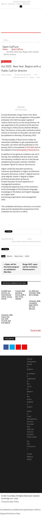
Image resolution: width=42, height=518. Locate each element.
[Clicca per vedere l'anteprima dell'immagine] (21, 91)
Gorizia (10, 256)
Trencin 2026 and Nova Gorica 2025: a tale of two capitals (20, 295)
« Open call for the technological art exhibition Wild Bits (11, 268)
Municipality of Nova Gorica (27, 150)
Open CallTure (17, 49)
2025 (27, 256)
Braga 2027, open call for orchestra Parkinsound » (30, 267)
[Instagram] (24, 347)
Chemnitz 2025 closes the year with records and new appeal (6, 319)
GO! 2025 (30, 147)
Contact (19, 4)
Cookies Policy (13, 501)
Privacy (4, 501)
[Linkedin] (18, 347)
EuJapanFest (5, 513)
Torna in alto (35, 330)
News (7, 509)
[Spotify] (28, 482)
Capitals (26, 509)
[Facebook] (6, 347)
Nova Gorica (19, 256)
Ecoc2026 (13, 509)
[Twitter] (12, 347)
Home (5, 49)
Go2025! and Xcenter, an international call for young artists (6, 295)
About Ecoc (11, 4)
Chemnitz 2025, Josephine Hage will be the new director (35, 305)
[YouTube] (28, 472)
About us (4, 4)
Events (20, 509)
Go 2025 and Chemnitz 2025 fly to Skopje (34, 293)
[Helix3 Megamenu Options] (4, 35)
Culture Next (15, 513)
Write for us (26, 4)
